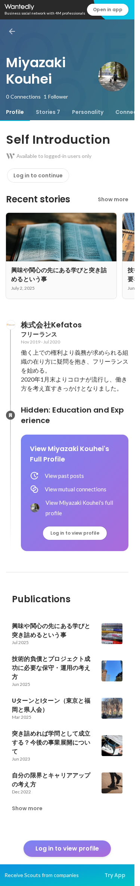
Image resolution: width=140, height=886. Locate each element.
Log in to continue (38, 175)
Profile (15, 112)
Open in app (107, 9)
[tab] (15, 112)
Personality (87, 112)
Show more (113, 199)
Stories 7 (48, 112)
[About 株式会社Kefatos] (10, 325)
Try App (115, 875)
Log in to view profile (74, 533)
